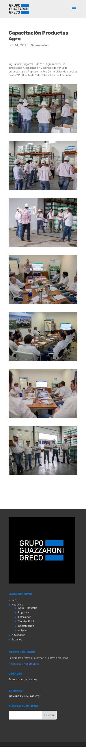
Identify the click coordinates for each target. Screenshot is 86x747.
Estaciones (24, 617)
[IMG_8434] (43, 132)
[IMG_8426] (43, 418)
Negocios (17, 604)
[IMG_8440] (43, 247)
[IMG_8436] (43, 189)
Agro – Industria (27, 607)
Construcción (26, 625)
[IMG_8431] (43, 475)
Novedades (40, 45)
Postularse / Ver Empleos (24, 663)
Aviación (23, 630)
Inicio (15, 600)
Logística (23, 612)
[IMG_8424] (43, 360)
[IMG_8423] (43, 303)
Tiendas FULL (26, 621)
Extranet (17, 639)
